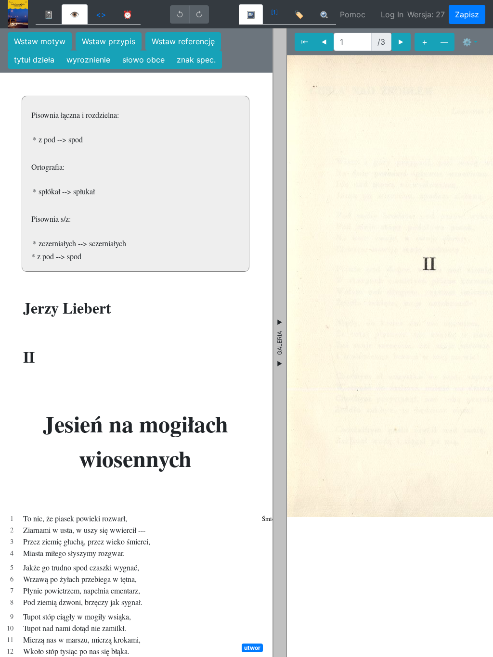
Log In (392, 14)
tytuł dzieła (34, 59)
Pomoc (352, 14)
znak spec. (196, 59)
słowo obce (143, 59)
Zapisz (467, 14)
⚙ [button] (467, 42)
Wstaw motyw (39, 41)
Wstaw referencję (183, 41)
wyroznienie (88, 59)
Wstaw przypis (108, 41)
